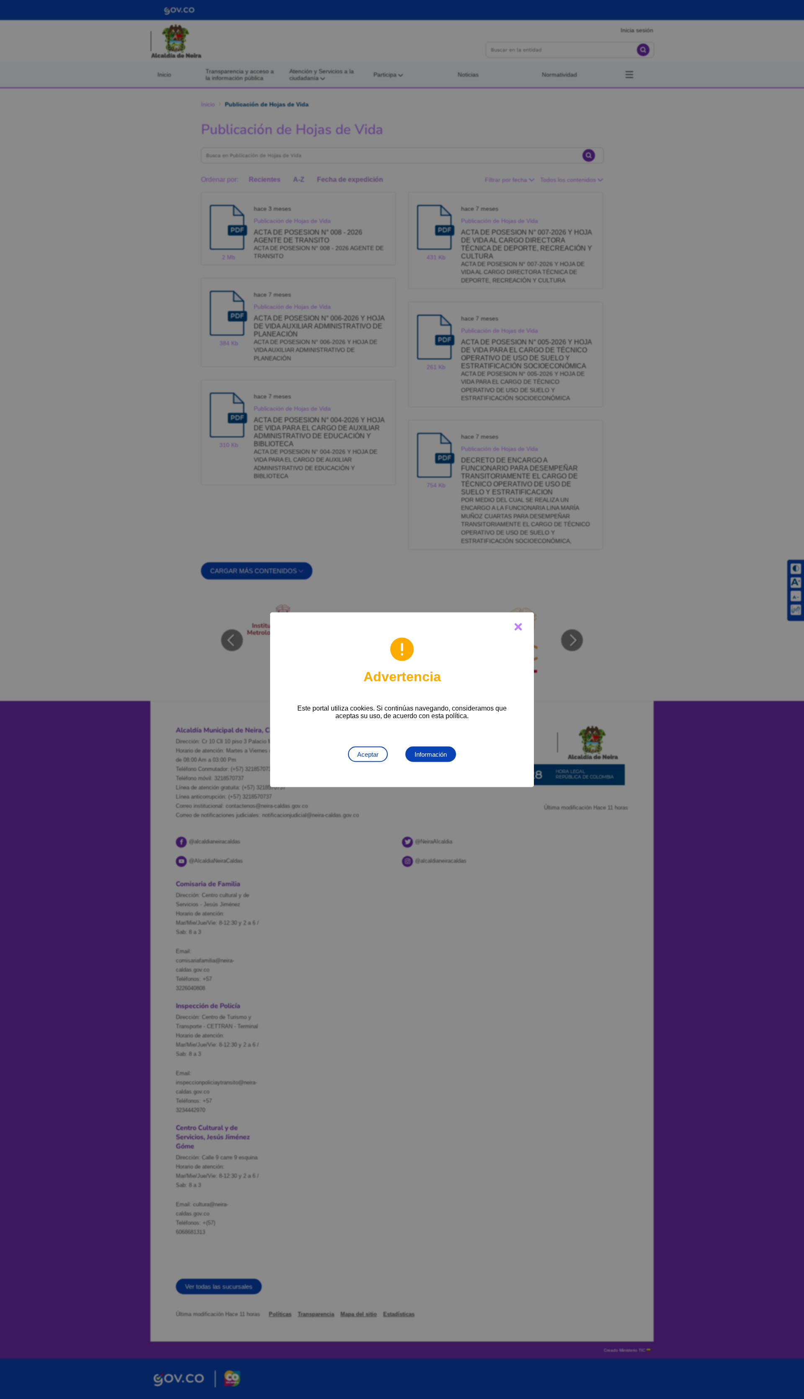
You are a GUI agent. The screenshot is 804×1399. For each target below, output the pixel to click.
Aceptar (368, 754)
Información (431, 754)
